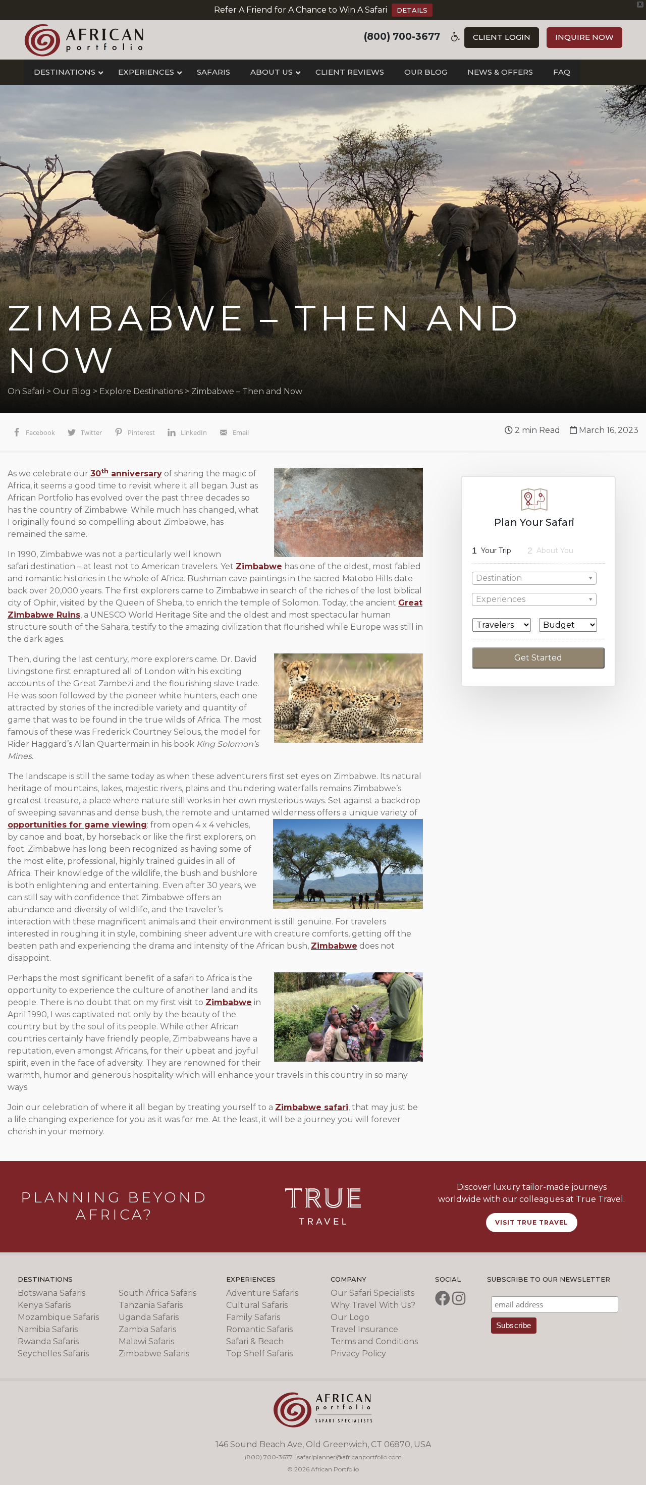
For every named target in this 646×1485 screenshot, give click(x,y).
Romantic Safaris (259, 1329)
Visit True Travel (531, 1222)
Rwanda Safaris (48, 1341)
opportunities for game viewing (77, 825)
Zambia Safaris (147, 1329)
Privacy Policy (358, 1353)
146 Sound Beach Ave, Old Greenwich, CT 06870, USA (323, 1444)
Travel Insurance (364, 1329)
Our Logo (350, 1317)
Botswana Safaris (51, 1293)
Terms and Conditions (374, 1341)
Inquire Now (584, 37)
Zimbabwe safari (311, 1107)
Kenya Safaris (44, 1305)
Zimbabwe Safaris (154, 1353)
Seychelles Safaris (53, 1353)
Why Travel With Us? (373, 1305)
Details (412, 10)
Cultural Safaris (257, 1305)
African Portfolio (84, 40)
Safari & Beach (255, 1341)
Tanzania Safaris (151, 1305)
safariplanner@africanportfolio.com (349, 1457)
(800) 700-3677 (402, 36)
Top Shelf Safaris (259, 1353)
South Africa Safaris (157, 1293)
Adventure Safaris (262, 1293)
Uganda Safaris (149, 1317)
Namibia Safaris (48, 1329)
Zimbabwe (259, 566)
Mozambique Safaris (58, 1317)
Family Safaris (253, 1317)
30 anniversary (126, 473)
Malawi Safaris (146, 1341)
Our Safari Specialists (372, 1293)
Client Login (501, 37)
